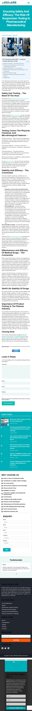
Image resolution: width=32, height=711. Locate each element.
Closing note (6, 77)
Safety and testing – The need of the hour (13, 63)
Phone (4, 524)
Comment (4, 364)
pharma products (16, 115)
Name (3, 381)
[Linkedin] (8, 648)
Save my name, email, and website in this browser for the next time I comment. (16, 399)
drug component (10, 161)
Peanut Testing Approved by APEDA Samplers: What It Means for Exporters (20, 463)
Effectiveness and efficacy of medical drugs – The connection (16, 70)
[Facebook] (2, 648)
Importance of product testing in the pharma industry (14, 75)
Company (5, 535)
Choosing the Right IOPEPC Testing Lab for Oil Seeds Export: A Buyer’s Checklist (20, 429)
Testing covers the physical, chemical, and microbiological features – (14, 66)
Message (5, 540)
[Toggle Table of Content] (27, 61)
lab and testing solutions (16, 236)
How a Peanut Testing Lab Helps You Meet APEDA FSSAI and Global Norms (20, 437)
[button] (28, 2)
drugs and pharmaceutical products (20, 98)
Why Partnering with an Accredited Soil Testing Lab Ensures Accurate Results (20, 446)
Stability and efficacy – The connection (13, 68)
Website (4, 391)
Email (3, 386)
